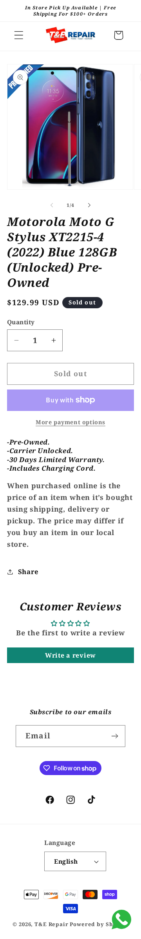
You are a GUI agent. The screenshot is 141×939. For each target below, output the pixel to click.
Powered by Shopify (99, 924)
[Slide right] (89, 205)
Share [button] (28, 571)
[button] (19, 35)
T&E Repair (51, 924)
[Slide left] (51, 205)
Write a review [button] (70, 655)
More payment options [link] (70, 422)
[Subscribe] (114, 736)
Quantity (21, 322)
